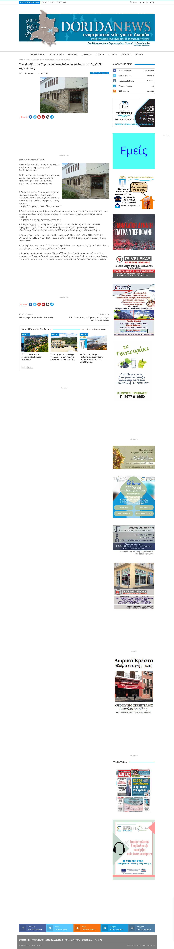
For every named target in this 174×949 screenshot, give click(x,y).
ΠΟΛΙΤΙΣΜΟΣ (126, 54)
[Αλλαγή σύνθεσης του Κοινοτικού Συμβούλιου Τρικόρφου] (34, 342)
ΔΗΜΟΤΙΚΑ (94, 73)
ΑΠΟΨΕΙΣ (139, 54)
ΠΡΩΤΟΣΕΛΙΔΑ (61, 2)
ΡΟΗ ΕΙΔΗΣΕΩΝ (37, 54)
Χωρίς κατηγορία (103, 73)
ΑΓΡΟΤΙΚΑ (99, 54)
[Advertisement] (64, 137)
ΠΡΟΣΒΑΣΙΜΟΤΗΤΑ (72, 940)
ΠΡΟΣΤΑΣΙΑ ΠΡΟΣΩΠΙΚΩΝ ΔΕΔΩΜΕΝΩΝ (47, 940)
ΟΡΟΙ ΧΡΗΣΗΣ (24, 940)
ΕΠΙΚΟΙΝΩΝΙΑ (87, 940)
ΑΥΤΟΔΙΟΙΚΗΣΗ (56, 54)
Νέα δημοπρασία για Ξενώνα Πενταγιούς (36, 317)
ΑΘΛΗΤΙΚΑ (112, 54)
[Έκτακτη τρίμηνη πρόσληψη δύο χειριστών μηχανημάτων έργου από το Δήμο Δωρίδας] (64, 342)
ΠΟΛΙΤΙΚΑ (86, 54)
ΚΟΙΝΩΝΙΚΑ (73, 54)
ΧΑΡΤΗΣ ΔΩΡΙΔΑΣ (48, 2)
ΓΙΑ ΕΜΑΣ (98, 940)
